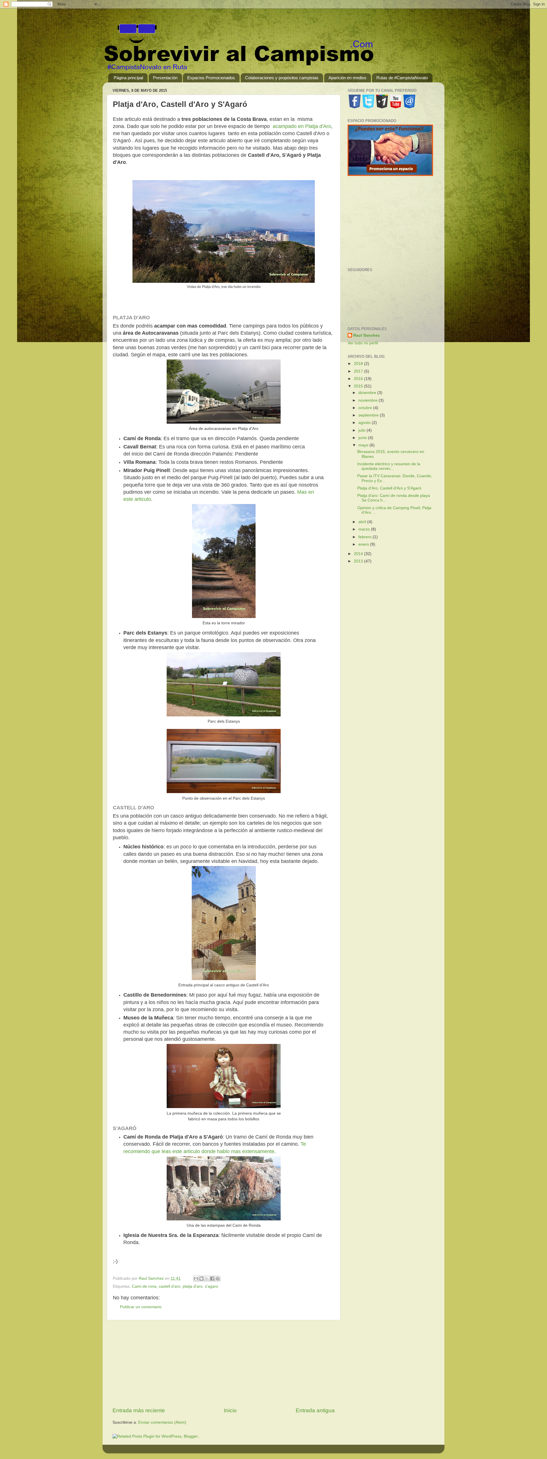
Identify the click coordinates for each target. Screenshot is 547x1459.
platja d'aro (193, 1286)
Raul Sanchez (366, 335)
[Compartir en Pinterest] (218, 1278)
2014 (359, 554)
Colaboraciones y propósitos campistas (282, 77)
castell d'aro (169, 1286)
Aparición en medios (347, 77)
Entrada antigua (315, 1410)
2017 (359, 371)
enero (364, 544)
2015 (359, 386)
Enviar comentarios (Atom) (162, 1422)
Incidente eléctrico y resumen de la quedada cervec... (388, 466)
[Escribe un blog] (201, 1278)
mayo (364, 445)
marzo (364, 529)
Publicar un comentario (141, 1307)
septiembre (369, 415)
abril (362, 522)
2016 (359, 379)
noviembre (368, 400)
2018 (359, 363)
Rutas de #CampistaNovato (402, 77)
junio (363, 438)
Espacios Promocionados (211, 77)
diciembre (367, 393)
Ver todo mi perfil (363, 343)
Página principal (128, 77)
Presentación (165, 77)
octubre (365, 408)
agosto (365, 422)
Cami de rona (144, 1286)
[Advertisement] (223, 1363)
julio (362, 430)
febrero (365, 537)
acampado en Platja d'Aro (302, 126)
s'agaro (211, 1286)
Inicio (230, 1410)
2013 (359, 561)
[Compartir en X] (207, 1278)
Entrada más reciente (139, 1410)
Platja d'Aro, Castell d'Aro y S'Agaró (389, 488)
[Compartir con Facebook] (212, 1278)
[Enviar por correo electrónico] (196, 1278)
